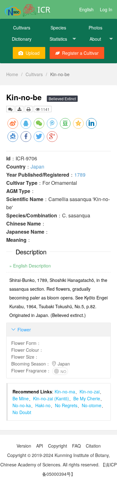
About (95, 39)
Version (24, 446)
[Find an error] (10, 109)
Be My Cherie (86, 398)
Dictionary (22, 39)
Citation (93, 446)
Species (58, 27)
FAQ (76, 446)
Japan (37, 166)
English (86, 9)
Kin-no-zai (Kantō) (51, 398)
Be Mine (20, 398)
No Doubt (21, 412)
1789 (79, 174)
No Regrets (66, 405)
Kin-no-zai (90, 391)
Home (12, 74)
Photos (95, 27)
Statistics (58, 39)
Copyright (57, 446)
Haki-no (43, 405)
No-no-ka (21, 405)
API (39, 446)
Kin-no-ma (65, 391)
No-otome (91, 405)
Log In (106, 9)
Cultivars (21, 27)
